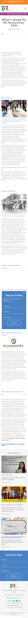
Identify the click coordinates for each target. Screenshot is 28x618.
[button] (24, 293)
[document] (14, 309)
